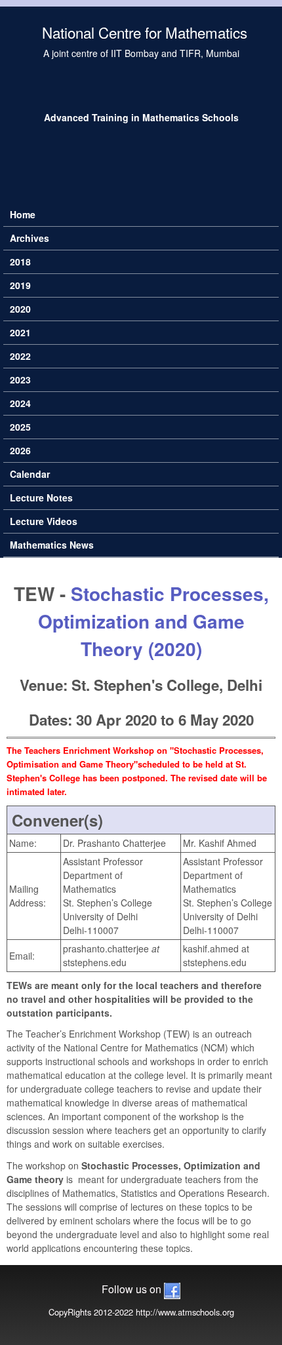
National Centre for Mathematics (144, 32)
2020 (20, 308)
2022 (20, 355)
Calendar (30, 473)
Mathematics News (52, 544)
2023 (20, 379)
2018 (20, 261)
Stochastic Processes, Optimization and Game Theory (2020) (153, 621)
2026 (20, 450)
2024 (20, 403)
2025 (20, 426)
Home (22, 214)
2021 (20, 332)
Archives (29, 237)
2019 (20, 285)
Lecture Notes (41, 497)
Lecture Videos (43, 521)
